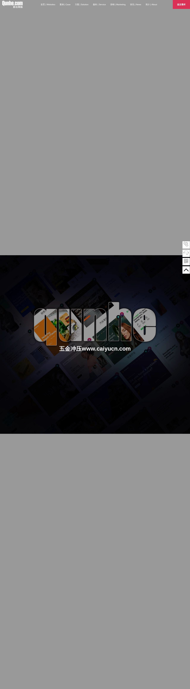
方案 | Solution (81, 4)
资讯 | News (135, 4)
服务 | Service (99, 4)
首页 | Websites (48, 4)
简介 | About (151, 4)
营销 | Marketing (118, 4)
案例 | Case (65, 4)
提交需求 (181, 4)
